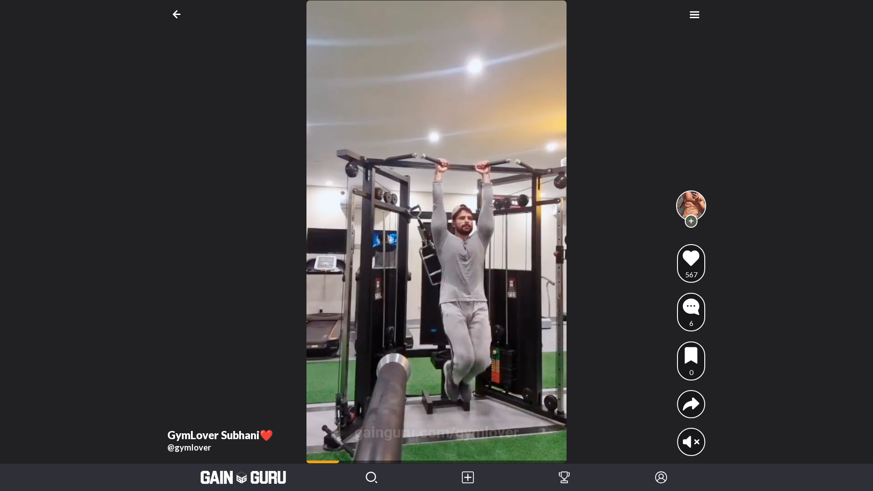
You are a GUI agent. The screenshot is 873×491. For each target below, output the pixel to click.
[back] (178, 14)
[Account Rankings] (564, 477)
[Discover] (371, 477)
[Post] (468, 477)
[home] (243, 477)
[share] (691, 404)
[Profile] (661, 477)
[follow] (691, 221)
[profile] (691, 205)
